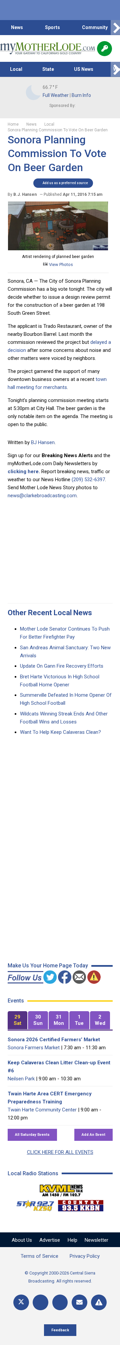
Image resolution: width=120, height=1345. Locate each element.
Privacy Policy (85, 1256)
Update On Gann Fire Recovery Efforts (61, 666)
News (17, 27)
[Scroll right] (115, 27)
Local (16, 69)
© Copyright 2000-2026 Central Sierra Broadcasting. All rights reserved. (60, 1277)
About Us (22, 1240)
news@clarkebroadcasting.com (42, 496)
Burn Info (81, 95)
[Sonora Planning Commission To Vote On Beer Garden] (58, 249)
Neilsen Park (21, 1079)
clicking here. (24, 471)
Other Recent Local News (50, 613)
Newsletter (96, 1240)
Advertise (49, 1240)
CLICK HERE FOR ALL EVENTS (60, 1152)
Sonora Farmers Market (34, 1048)
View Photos (60, 264)
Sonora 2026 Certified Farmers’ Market (54, 1040)
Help (72, 1240)
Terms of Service (39, 1256)
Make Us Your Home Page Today (48, 965)
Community (95, 27)
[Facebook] (40, 1302)
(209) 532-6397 (88, 480)
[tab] (18, 1020)
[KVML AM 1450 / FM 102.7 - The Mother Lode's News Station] (61, 1189)
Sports (52, 27)
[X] (21, 1302)
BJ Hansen (43, 442)
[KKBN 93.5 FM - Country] (80, 1204)
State (48, 69)
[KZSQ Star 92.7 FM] (32, 1204)
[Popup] (104, 48)
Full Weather (56, 95)
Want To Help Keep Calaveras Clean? (60, 732)
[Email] (79, 1302)
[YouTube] (60, 1302)
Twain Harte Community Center (42, 1110)
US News (83, 69)
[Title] (99, 1302)
